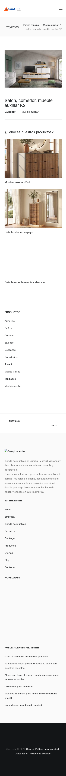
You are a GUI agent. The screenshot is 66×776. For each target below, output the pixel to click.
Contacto (10, 567)
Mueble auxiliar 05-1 (17, 182)
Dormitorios (11, 357)
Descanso (10, 349)
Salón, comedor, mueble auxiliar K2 (29, 103)
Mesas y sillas (12, 371)
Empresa (10, 516)
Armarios (10, 320)
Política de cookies (40, 753)
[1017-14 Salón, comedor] (14, 593)
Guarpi (30, 749)
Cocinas (9, 335)
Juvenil (8, 364)
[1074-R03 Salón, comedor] (33, 593)
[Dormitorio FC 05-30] (52, 613)
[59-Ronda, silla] (14, 613)
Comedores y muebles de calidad (23, 705)
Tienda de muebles (15, 523)
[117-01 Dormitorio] (33, 613)
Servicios (10, 531)
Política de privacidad (47, 749)
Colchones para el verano (19, 686)
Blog (7, 560)
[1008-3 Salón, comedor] (33, 632)
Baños (8, 328)
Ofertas (9, 552)
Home (8, 509)
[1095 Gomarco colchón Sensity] (52, 593)
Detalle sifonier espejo (19, 232)
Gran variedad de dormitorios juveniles (26, 656)
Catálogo (10, 538)
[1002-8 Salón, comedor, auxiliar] (52, 632)
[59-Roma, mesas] (14, 632)
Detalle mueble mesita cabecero (25, 282)
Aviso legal (21, 753)
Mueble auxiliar (30, 111)
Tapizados (10, 378)
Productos (10, 545)
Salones (9, 342)
